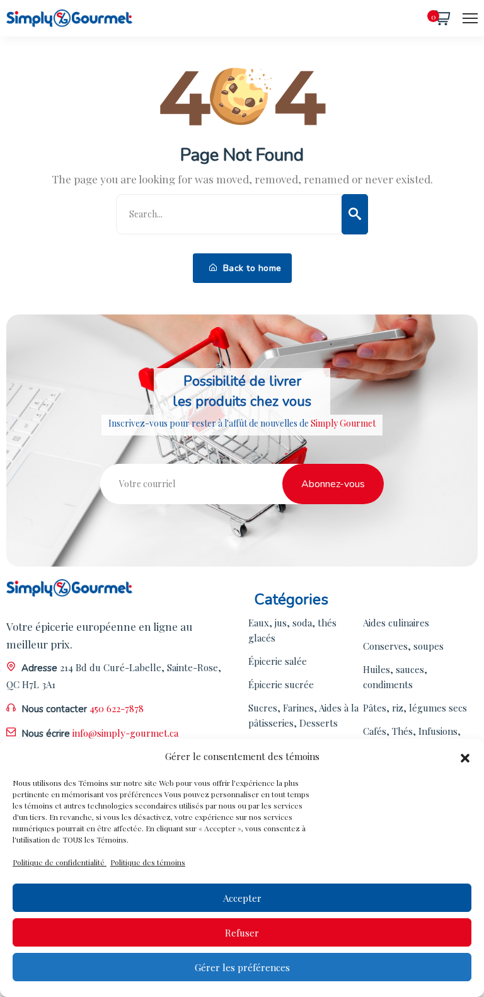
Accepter (242, 898)
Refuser (242, 932)
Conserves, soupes (403, 646)
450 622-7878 (116, 708)
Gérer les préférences (242, 967)
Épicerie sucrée (281, 684)
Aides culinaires (396, 622)
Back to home (251, 268)
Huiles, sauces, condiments (395, 677)
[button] (465, 756)
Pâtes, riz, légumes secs (415, 707)
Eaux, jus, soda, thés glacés (292, 630)
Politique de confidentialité (60, 862)
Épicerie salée (277, 661)
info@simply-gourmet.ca (125, 733)
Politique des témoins (147, 862)
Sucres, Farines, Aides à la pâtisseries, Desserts (303, 715)
